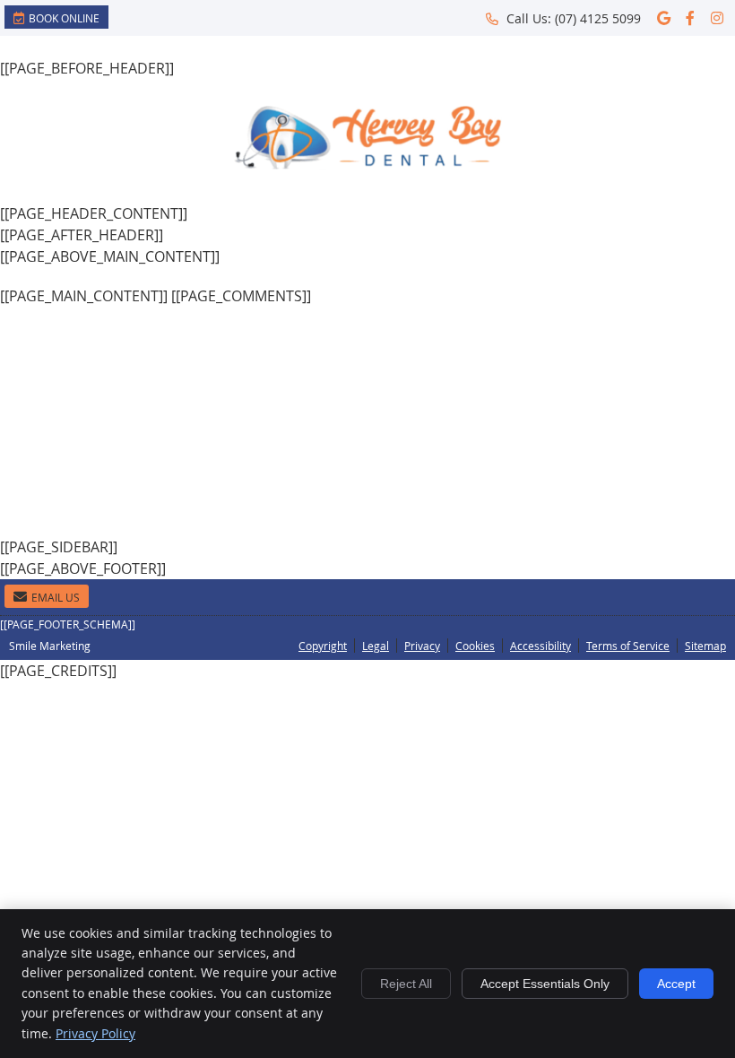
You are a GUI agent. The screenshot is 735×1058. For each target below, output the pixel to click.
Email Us (55, 597)
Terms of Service (628, 645)
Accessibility (540, 645)
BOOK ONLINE (64, 18)
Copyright (322, 645)
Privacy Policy (95, 1033)
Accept (676, 983)
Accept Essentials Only (545, 983)
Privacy (422, 645)
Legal (375, 645)
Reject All (406, 983)
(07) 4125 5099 (598, 18)
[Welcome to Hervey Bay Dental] (367, 165)
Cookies (475, 645)
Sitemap (705, 645)
